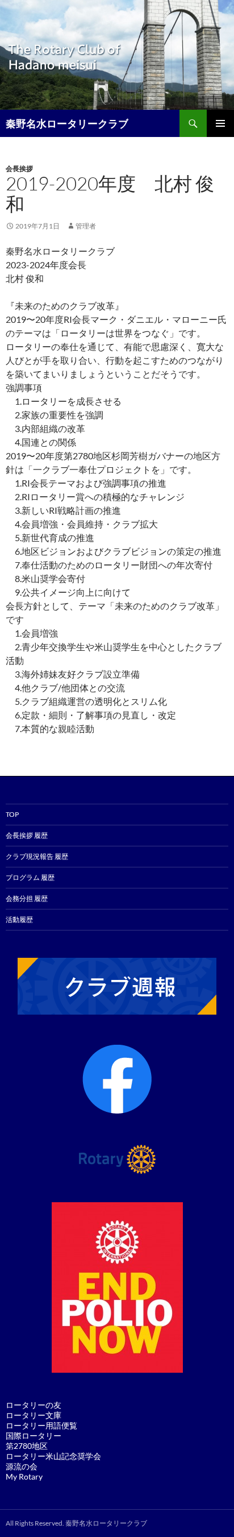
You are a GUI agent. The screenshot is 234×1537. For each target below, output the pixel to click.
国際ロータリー (33, 1435)
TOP (12, 814)
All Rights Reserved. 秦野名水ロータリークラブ (76, 1523)
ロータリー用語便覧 (41, 1425)
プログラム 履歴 (30, 877)
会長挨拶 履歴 (27, 835)
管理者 (86, 226)
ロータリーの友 (33, 1405)
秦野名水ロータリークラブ (67, 123)
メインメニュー (220, 123)
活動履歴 (19, 919)
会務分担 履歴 (27, 898)
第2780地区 (27, 1446)
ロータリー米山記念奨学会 (53, 1456)
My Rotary (24, 1476)
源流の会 (21, 1466)
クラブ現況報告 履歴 (37, 856)
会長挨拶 (19, 168)
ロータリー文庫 (33, 1415)
